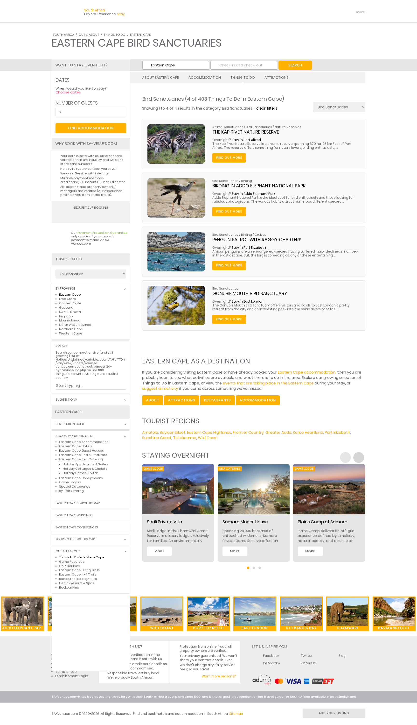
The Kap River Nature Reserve (245, 132)
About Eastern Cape (160, 77)
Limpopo (66, 316)
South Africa (63, 35)
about (152, 400)
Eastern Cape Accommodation (84, 442)
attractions (181, 400)
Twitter (307, 656)
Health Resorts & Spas (76, 583)
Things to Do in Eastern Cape (81, 557)
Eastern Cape (140, 35)
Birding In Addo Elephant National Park (259, 186)
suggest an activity (160, 388)
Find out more (229, 158)
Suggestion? (66, 400)
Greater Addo (278, 432)
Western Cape (70, 333)
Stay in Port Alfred (246, 140)
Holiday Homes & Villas (80, 473)
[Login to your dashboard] (331, 12)
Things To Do (114, 35)
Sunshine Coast (156, 438)
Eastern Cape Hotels (75, 446)
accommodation (258, 400)
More (159, 551)
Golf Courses (69, 566)
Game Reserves (71, 562)
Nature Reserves (288, 127)
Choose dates (68, 92)
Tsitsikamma (184, 438)
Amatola (150, 432)
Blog (342, 656)
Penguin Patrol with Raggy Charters (256, 239)
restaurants (217, 400)
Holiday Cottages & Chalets (85, 469)
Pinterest (308, 663)
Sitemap (236, 713)
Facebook (271, 656)
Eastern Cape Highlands (209, 432)
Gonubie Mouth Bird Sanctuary (249, 293)
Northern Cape (71, 329)
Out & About (89, 35)
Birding (246, 180)
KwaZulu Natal (70, 312)
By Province (65, 289)
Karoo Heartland (308, 432)
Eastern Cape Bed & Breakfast (83, 455)
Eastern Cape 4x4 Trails (77, 574)
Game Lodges (70, 482)
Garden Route (70, 303)
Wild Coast (208, 438)
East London (255, 627)
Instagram (271, 663)
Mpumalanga (69, 320)
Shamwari (347, 627)
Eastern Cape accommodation (306, 372)
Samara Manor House (245, 522)
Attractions (276, 77)
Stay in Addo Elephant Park (253, 194)
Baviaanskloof (172, 432)
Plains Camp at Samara (323, 522)
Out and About (68, 551)
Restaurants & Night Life (78, 579)
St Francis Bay (301, 627)
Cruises (260, 234)
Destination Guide (70, 424)
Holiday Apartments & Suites (85, 464)
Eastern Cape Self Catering (81, 459)
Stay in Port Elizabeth (249, 247)
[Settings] (340, 12)
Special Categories (74, 486)
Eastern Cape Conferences (77, 527)
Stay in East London (248, 301)
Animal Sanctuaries (227, 127)
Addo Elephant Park (22, 627)
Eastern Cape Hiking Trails (79, 570)
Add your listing (334, 713)
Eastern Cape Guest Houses (81, 450)
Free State (67, 299)
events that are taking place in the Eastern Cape (268, 383)
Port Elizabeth (337, 432)
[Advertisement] (91, 638)
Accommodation (204, 77)
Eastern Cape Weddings (74, 515)
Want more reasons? (219, 676)
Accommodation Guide (75, 436)
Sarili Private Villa (164, 522)
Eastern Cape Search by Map (78, 503)
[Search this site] (323, 12)
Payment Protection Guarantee (102, 233)
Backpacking (69, 587)
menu (352, 12)
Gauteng (66, 308)
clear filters (266, 108)
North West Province (75, 325)
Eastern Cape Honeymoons (81, 478)
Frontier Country (248, 432)
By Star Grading (71, 491)
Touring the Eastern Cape (76, 539)
